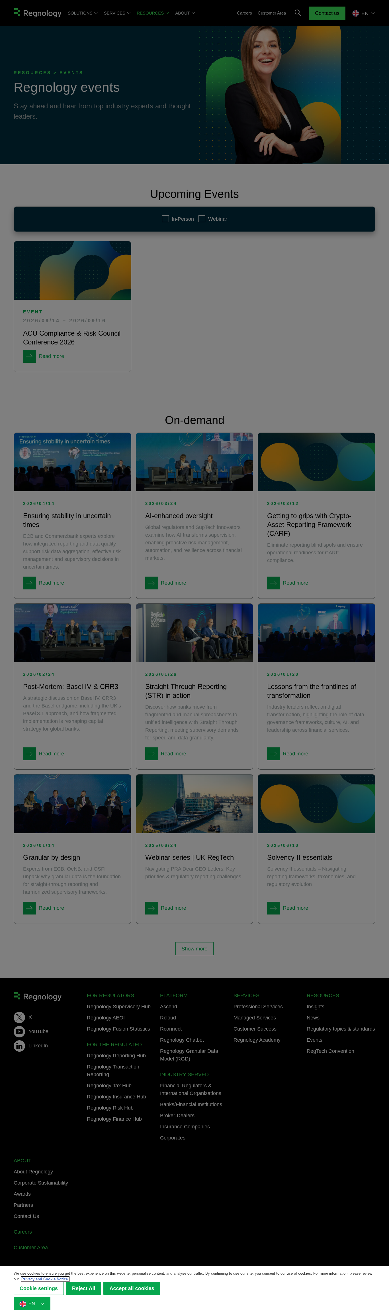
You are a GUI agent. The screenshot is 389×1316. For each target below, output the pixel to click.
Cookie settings (39, 1288)
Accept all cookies (131, 1288)
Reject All (83, 1288)
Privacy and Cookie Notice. (45, 1279)
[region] (194, 1291)
